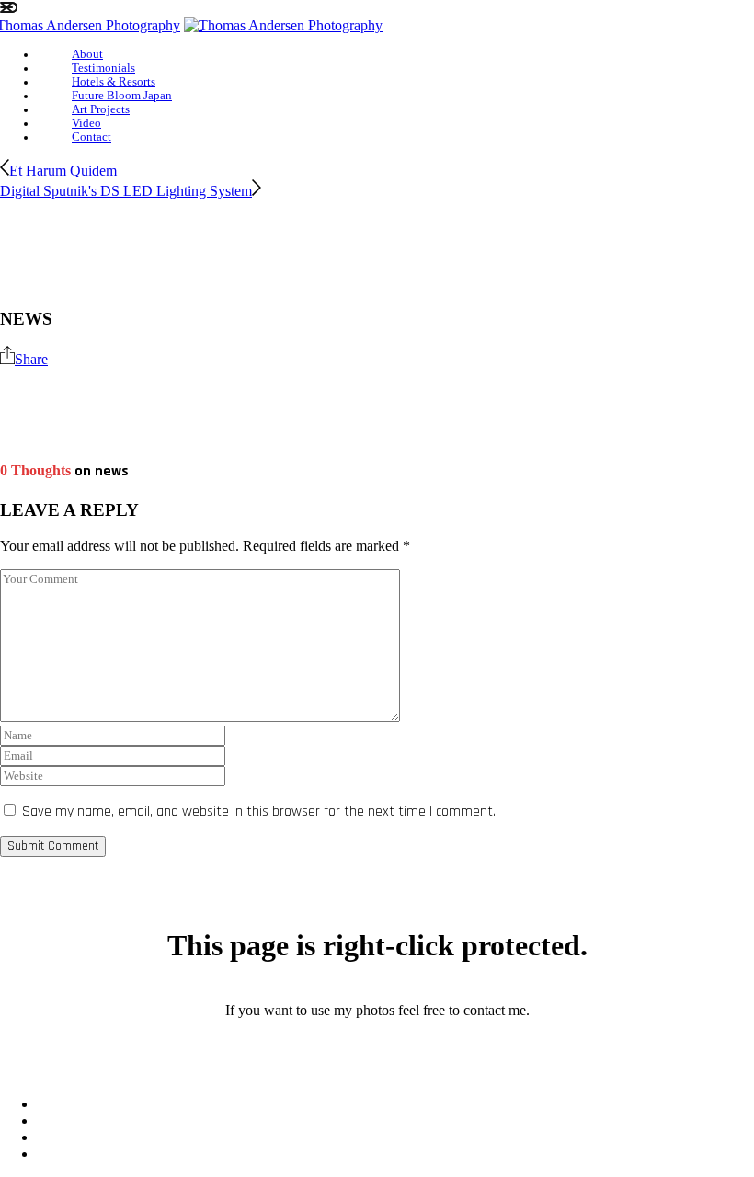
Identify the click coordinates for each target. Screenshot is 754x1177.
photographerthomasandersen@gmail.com (377, 1041)
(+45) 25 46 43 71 (377, 1072)
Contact (91, 137)
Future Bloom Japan (122, 95)
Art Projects (101, 109)
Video (86, 123)
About (87, 54)
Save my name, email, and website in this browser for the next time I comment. (259, 811)
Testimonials (103, 68)
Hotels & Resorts (113, 81)
